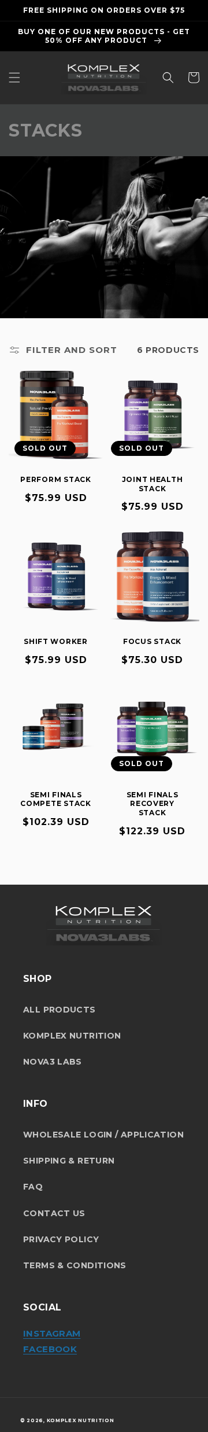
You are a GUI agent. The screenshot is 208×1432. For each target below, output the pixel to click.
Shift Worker (56, 641)
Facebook (50, 1348)
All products (59, 1009)
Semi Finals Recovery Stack (153, 803)
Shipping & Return (68, 1160)
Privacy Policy (61, 1239)
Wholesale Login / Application (103, 1134)
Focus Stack (152, 641)
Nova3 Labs (52, 1061)
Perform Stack (55, 479)
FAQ (33, 1186)
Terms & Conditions (75, 1265)
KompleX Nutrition (80, 1420)
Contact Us (54, 1213)
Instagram (51, 1333)
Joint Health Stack (152, 484)
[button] (14, 77)
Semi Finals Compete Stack (55, 799)
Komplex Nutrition (72, 1035)
